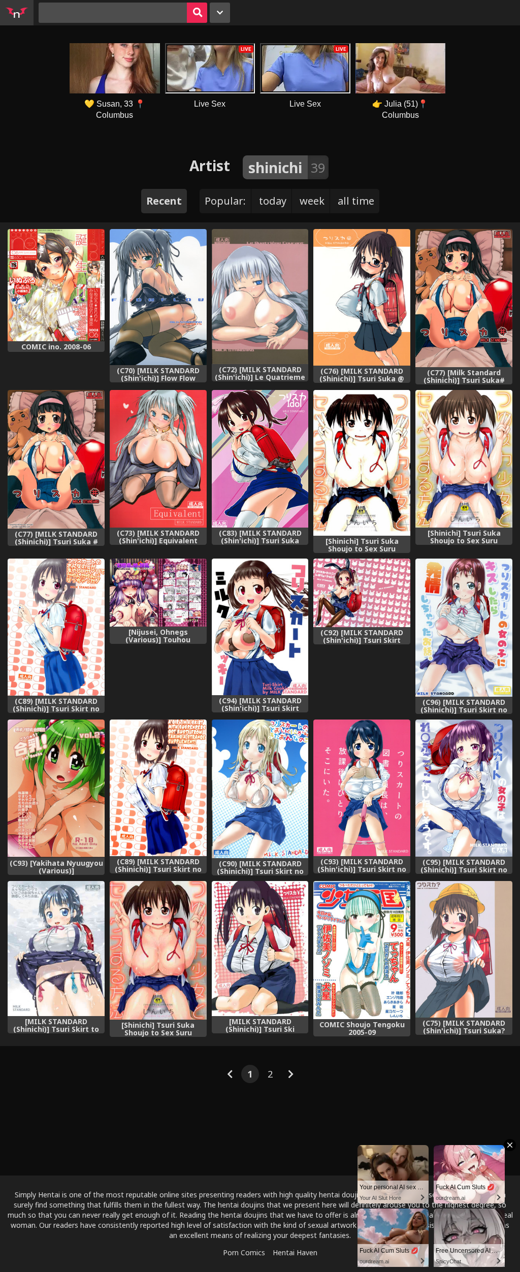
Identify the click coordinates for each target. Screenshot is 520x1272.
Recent (164, 201)
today (272, 201)
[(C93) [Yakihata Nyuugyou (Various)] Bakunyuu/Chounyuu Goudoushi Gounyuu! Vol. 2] (56, 789)
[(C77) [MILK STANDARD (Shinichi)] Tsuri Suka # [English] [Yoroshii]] (56, 459)
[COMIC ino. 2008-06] (56, 285)
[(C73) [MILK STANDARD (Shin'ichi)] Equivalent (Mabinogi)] (158, 459)
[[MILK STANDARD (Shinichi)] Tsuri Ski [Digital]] (260, 948)
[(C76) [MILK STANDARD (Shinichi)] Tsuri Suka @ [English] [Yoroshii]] (361, 297)
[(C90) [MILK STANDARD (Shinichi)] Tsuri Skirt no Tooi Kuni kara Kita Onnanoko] (260, 789)
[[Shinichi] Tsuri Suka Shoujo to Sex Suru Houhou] (361, 462)
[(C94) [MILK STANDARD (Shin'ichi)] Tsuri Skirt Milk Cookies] (260, 627)
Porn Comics (244, 1252)
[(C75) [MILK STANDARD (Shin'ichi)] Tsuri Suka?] (463, 949)
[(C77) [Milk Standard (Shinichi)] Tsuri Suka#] (463, 298)
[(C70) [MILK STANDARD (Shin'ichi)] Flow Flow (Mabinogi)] (158, 297)
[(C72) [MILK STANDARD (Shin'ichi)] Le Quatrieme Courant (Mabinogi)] (260, 296)
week (312, 201)
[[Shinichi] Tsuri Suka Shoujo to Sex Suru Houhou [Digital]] (463, 459)
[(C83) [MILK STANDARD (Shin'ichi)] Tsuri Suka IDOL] (260, 459)
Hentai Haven (295, 1252)
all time (356, 201)
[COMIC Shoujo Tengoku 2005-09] (361, 950)
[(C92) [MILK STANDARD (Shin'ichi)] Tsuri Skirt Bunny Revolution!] (361, 593)
